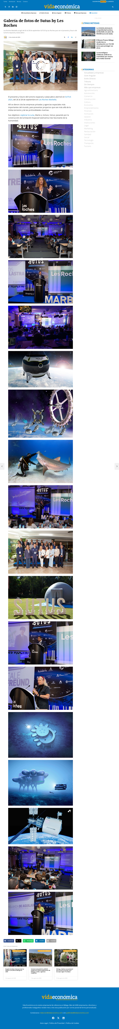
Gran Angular (58, 13)
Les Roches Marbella (47, 99)
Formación (88, 114)
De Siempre (89, 84)
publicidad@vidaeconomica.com (77, 1013)
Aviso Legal (44, 1023)
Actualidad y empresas (94, 73)
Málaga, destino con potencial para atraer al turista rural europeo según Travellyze (64, 970)
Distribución (12, 1)
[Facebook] (54, 1019)
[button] (9, 941)
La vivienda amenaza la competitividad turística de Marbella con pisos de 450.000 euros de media (104, 31)
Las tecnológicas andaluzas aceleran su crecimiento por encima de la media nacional (104, 55)
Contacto (25, 1)
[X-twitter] (59, 1019)
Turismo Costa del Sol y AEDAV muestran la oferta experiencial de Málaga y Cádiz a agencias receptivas (40, 971)
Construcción (89, 99)
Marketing (88, 128)
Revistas (19, 1)
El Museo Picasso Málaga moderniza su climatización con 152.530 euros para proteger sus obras (105, 44)
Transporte (89, 143)
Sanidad (87, 134)
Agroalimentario (91, 90)
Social (86, 137)
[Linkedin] (64, 1019)
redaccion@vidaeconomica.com (51, 1013)
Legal (86, 125)
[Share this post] (75, 37)
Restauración (89, 131)
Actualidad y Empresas (29, 13)
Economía (88, 105)
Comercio (88, 96)
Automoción (89, 93)
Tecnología (88, 140)
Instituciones (89, 122)
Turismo (87, 146)
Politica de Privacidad (56, 1023)
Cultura (87, 102)
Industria (88, 120)
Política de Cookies (72, 1023)
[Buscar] (112, 7)
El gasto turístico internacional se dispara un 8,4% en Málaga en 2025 (14, 970)
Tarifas (5, 1)
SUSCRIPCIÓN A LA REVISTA (103, 1)
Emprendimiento (91, 108)
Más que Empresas (81, 13)
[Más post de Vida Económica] (5, 36)
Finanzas (88, 111)
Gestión (87, 117)
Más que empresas (92, 87)
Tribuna (68, 13)
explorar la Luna (27, 115)
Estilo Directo (45, 13)
